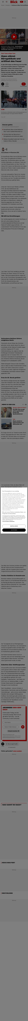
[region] (14, 510)
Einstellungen (14, 526)
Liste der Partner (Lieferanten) (8, 521)
